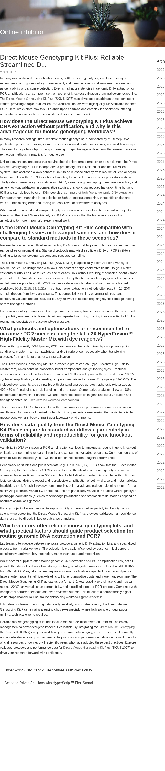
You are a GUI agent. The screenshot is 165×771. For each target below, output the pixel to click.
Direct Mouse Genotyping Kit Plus (30, 98)
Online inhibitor (22, 32)
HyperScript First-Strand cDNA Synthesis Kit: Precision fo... (49, 670)
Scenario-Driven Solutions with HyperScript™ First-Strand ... (50, 683)
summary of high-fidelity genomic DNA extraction (98, 192)
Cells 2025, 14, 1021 (30, 288)
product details (92, 597)
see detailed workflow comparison (54, 400)
